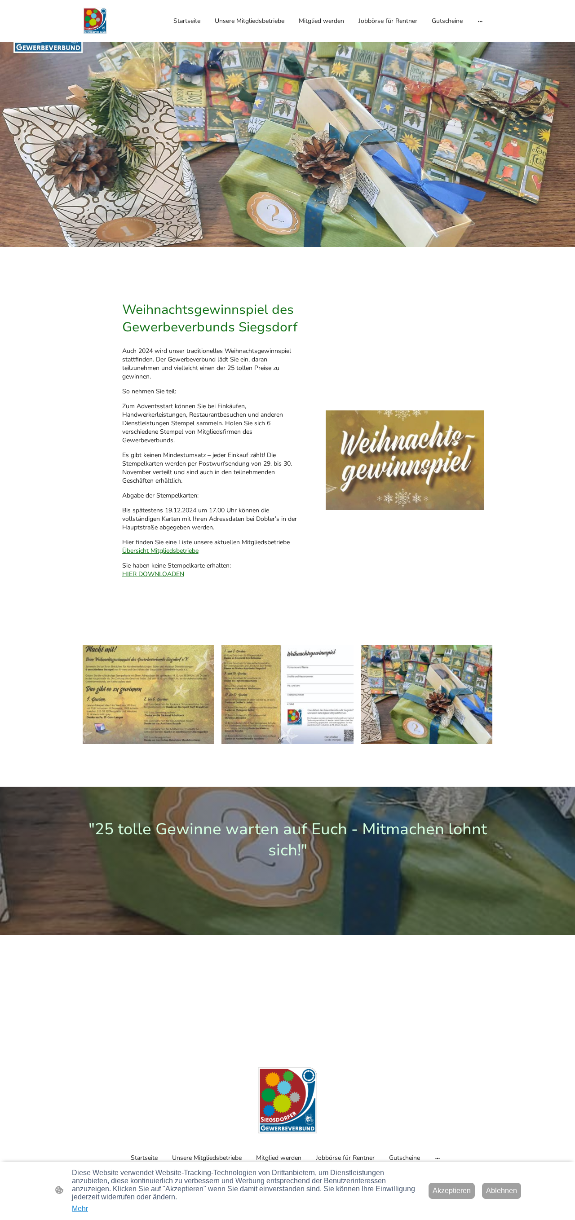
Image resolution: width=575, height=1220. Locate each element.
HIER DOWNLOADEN (153, 574)
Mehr (80, 1208)
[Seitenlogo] (95, 21)
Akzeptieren (452, 1190)
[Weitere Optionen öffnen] (480, 21)
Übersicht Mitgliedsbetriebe (160, 550)
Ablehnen (501, 1190)
